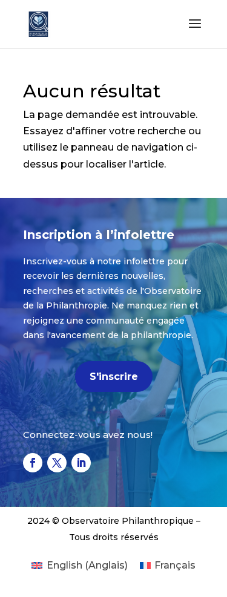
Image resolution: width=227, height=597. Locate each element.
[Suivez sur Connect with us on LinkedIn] (81, 462)
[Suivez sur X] (57, 462)
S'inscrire (114, 376)
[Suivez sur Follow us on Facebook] (32, 462)
